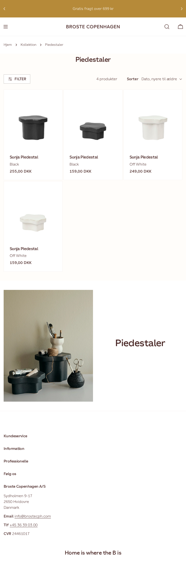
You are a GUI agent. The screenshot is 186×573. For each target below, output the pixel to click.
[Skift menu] (5, 27)
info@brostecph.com (33, 516)
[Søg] (167, 27)
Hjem (8, 45)
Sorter (133, 79)
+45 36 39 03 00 (24, 525)
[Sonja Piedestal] (33, 119)
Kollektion (28, 45)
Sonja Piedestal (24, 157)
